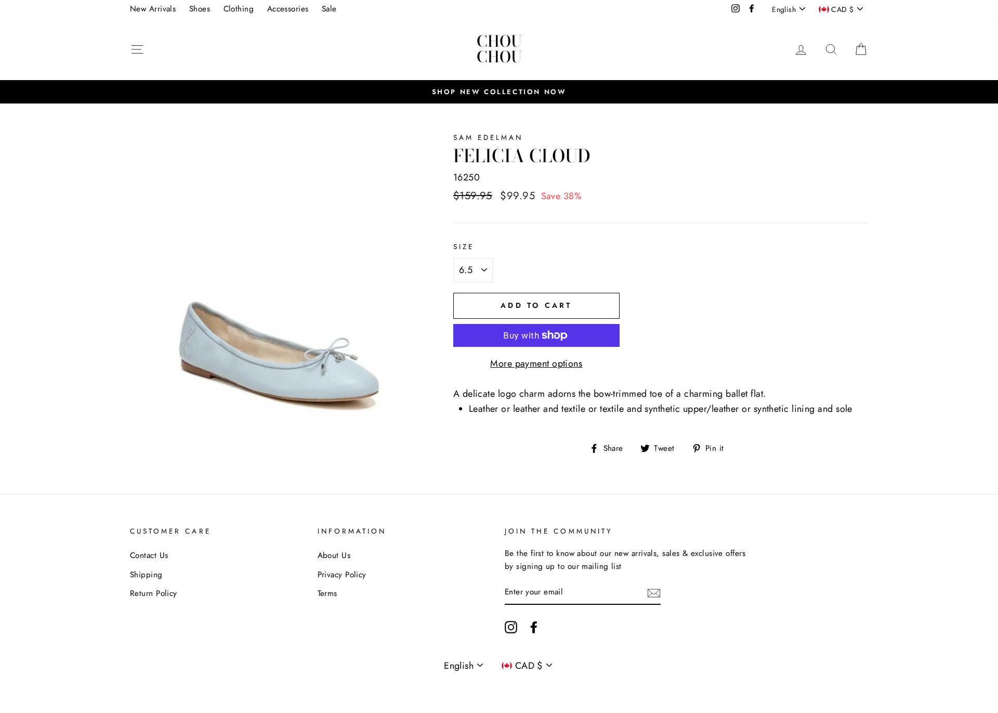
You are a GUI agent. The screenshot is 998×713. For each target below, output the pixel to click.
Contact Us (149, 555)
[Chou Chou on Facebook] (534, 626)
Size (463, 247)
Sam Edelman (488, 137)
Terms (327, 593)
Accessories (288, 9)
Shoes (199, 9)
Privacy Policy (342, 574)
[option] (499, 91)
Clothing (239, 9)
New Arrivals (153, 9)
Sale (329, 9)
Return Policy (153, 593)
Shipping (146, 574)
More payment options (536, 363)
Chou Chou (499, 49)
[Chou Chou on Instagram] (511, 626)
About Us (334, 555)
